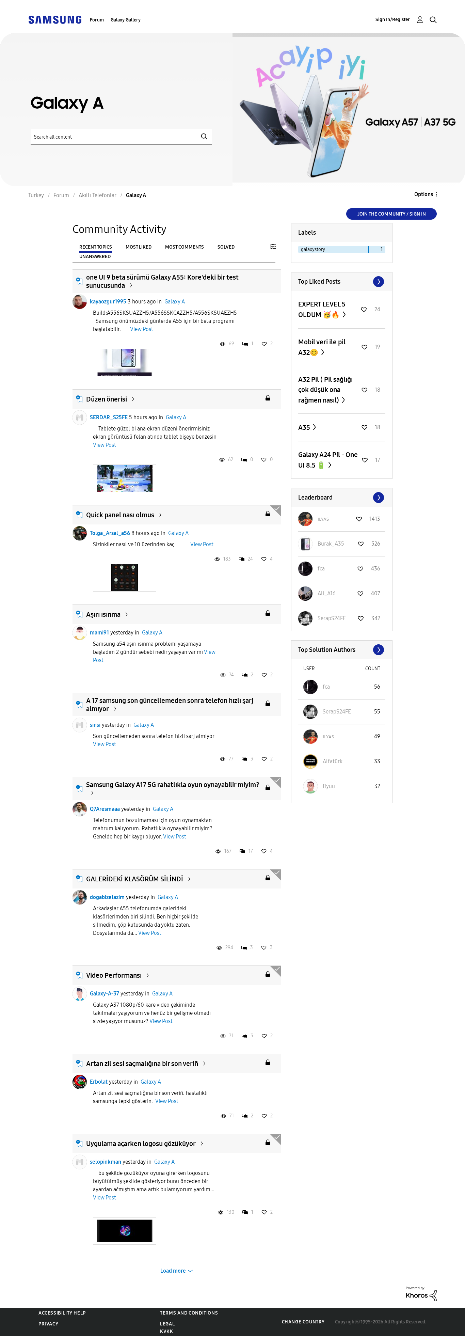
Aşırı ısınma (103, 614)
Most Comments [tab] (184, 247)
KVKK (166, 1331)
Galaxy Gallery (126, 20)
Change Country (303, 1322)
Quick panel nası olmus (120, 515)
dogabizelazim (107, 897)
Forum (97, 20)
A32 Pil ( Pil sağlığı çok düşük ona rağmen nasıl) (325, 389)
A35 (304, 427)
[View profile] (80, 302)
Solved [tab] (226, 247)
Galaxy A (174, 301)
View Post (141, 329)
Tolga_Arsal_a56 (110, 533)
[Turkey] (54, 19)
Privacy (48, 1324)
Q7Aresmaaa (105, 809)
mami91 (99, 632)
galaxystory (313, 249)
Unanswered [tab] (95, 257)
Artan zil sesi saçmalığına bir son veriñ (142, 1063)
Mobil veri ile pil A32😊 (322, 347)
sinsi (95, 725)
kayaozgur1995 (108, 301)
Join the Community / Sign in (391, 214)
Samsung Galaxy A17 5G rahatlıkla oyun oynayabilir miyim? (172, 785)
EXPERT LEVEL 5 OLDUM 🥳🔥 (322, 309)
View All (341, 281)
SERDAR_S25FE (109, 417)
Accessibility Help (62, 1313)
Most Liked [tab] (138, 247)
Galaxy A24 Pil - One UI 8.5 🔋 (328, 460)
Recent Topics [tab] (95, 247)
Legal (167, 1324)
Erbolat (99, 1082)
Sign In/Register (392, 19)
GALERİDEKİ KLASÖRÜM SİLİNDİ (134, 879)
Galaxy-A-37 (104, 993)
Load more (173, 1271)
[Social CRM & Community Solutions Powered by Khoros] (421, 1293)
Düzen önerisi (106, 399)
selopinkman (105, 1162)
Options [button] (423, 194)
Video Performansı (114, 975)
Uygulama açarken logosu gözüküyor (141, 1143)
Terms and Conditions (189, 1313)
